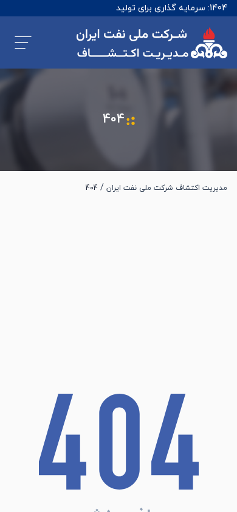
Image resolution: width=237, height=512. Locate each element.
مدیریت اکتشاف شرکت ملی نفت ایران (166, 188)
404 (92, 188)
